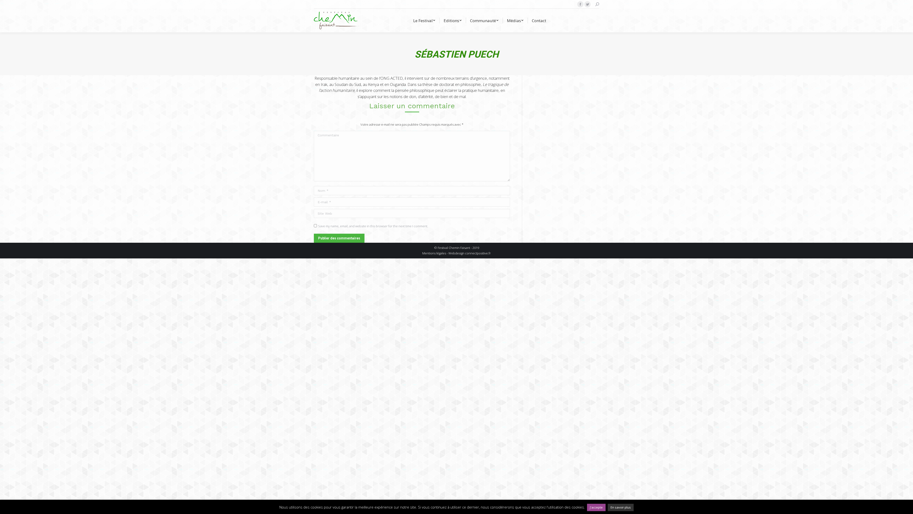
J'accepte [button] (596, 507)
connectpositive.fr (478, 253)
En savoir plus (621, 507)
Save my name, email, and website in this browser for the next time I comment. (373, 226)
